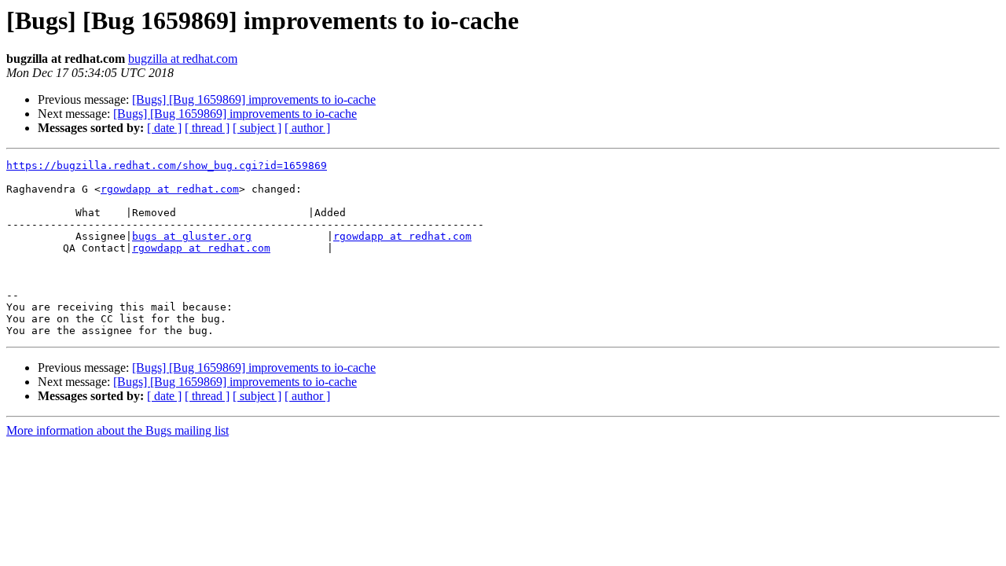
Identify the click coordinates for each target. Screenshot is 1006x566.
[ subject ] (257, 127)
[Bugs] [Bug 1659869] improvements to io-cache (254, 99)
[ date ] (164, 127)
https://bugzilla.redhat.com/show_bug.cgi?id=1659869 (166, 165)
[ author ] (307, 127)
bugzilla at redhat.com (182, 58)
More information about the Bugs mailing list (117, 430)
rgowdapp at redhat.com (170, 189)
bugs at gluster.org (192, 236)
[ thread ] (207, 127)
